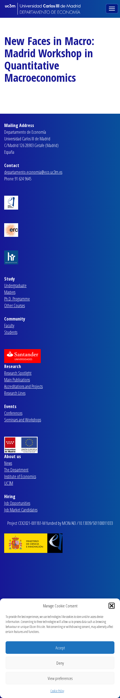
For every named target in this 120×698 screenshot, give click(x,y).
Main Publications (17, 380)
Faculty (9, 325)
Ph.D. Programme (17, 299)
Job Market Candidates (20, 510)
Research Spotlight (18, 373)
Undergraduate (15, 285)
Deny (60, 663)
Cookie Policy (57, 691)
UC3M (8, 483)
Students (10, 332)
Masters (9, 292)
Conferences (13, 413)
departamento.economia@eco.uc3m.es (33, 172)
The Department (16, 470)
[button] (111, 605)
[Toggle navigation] (112, 8)
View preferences (60, 678)
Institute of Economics (20, 476)
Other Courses (14, 305)
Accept (60, 647)
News (8, 463)
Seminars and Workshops (22, 420)
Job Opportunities (17, 503)
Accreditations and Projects (23, 386)
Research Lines (14, 393)
